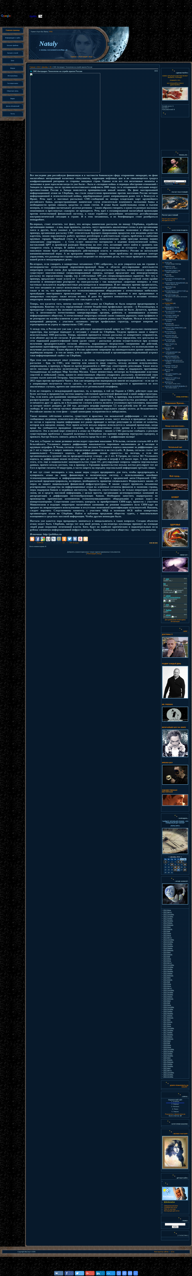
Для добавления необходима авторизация (175, 620)
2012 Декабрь (168, 921)
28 (185, 870)
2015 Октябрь (168, 992)
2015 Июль (167, 986)
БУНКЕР (175, 497)
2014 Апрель (167, 954)
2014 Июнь (167, 958)
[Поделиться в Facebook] (37, 539)
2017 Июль (167, 1026)
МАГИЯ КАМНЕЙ (170, 356)
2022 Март (167, 1068)
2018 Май (166, 1043)
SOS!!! (166, 262)
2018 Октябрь (168, 1051)
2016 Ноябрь (167, 1011)
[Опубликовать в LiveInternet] (48, 539)
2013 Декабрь (168, 946)
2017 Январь (167, 1015)
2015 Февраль (168, 975)
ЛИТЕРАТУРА (169, 336)
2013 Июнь (167, 933)
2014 (38, 67)
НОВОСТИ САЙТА (171, 378)
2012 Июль (167, 910)
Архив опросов (180, 1114)
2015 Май (166, 982)
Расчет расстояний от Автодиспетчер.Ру (170, 219)
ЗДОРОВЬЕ (168, 287)
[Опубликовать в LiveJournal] (53, 539)
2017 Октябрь (168, 1030)
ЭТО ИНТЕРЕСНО (171, 311)
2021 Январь (167, 1060)
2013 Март (167, 927)
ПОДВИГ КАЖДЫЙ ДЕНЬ (171, 663)
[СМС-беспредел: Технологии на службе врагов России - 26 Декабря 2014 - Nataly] (119, 1273)
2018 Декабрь (168, 1055)
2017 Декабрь (168, 1034)
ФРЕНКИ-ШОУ (167, 762)
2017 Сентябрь (168, 1028)
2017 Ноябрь (167, 1032)
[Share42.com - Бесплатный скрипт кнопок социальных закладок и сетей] (85, 539)
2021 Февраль (168, 1062)
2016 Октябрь (168, 1009)
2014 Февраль (168, 950)
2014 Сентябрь (168, 965)
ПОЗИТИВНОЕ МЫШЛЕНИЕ (174, 283)
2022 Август (167, 1070)
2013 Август (167, 937)
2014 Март (167, 952)
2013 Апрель (167, 929)
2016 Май (166, 1003)
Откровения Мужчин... (175, 403)
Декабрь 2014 (175, 857)
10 (172, 864)
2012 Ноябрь (167, 918)
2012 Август (167, 912)
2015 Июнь (167, 984)
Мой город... (175, 476)
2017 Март (167, 1020)
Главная (73, 56)
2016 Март (167, 1001)
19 (178, 867)
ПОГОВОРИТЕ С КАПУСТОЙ (175, 291)
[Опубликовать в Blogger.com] (32, 539)
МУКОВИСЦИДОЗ (171, 271)
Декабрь (45, 67)
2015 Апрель (167, 980)
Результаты (169, 1114)
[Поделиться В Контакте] (75, 539)
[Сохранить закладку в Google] (43, 539)
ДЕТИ (166, 275)
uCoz (172, 1252)
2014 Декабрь (168, 971)
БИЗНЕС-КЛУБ (169, 366)
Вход (90, 56)
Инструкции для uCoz (171, 1211)
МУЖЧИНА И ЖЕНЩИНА (173, 279)
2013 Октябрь (168, 942)
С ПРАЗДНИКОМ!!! (171, 352)
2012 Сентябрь (168, 914)
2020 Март (167, 1058)
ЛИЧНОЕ (167, 382)
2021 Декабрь (168, 1066)
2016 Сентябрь (168, 1007)
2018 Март (167, 1041)
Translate (182, 184)
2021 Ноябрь (167, 1064)
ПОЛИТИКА (40, 542)
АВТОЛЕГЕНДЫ (170, 295)
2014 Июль (167, 961)
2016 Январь (167, 996)
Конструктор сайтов (161, 1252)
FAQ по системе (170, 1209)
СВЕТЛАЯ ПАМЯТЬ (171, 374)
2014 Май (166, 956)
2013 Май (166, 931)
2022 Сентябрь (168, 1072)
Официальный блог (171, 1206)
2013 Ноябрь (167, 944)
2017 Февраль (168, 1018)
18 (175, 867)
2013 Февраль (168, 925)
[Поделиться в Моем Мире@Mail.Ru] (59, 539)
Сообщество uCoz (170, 1207)
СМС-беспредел (74, 542)
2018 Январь (167, 1036)
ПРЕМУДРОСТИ (170, 307)
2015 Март (167, 977)
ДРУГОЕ (167, 370)
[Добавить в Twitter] (69, 539)
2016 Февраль (168, 999)
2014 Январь (167, 948)
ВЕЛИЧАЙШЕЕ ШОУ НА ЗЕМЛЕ (174, 727)
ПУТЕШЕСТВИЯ (170, 315)
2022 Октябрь (168, 1074)
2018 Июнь (167, 1045)
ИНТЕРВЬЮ (168, 319)
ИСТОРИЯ (168, 340)
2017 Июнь (167, 1024)
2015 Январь (167, 973)
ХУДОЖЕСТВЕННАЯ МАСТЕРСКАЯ (169, 791)
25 (175, 870)
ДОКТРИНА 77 (167, 634)
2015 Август (167, 988)
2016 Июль (167, 1005)
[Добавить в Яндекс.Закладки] (80, 539)
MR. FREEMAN (167, 704)
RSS (50, 31)
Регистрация (83, 56)
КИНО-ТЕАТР (169, 344)
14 (185, 864)
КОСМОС (167, 348)
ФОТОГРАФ (168, 332)
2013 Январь (167, 923)
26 (50, 67)
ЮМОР (167, 299)
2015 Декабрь (168, 994)
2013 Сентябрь (168, 940)
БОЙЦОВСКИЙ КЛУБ (172, 360)
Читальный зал (175, 447)
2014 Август (167, 963)
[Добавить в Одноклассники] (64, 539)
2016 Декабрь (168, 1013)
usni (63, 542)
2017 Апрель (167, 1022)
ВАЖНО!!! (167, 266)
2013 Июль (167, 935)
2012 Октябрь (168, 916)
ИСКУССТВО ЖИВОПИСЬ (174, 328)
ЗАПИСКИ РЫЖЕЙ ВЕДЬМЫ (174, 386)
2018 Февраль (168, 1039)
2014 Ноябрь (167, 969)
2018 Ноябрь (167, 1053)
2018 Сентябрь (168, 1049)
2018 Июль (167, 1047)
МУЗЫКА (167, 324)
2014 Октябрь (168, 967)
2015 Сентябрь (168, 990)
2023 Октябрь (168, 1077)
